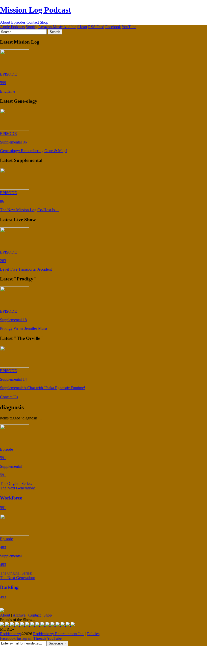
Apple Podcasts (12, 27)
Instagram (24, 638)
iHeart (82, 27)
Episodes (18, 22)
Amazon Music (50, 27)
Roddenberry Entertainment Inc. (58, 634)
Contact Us (9, 397)
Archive (19, 615)
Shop (44, 22)
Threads (39, 638)
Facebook (113, 27)
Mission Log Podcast (35, 9)
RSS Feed (96, 27)
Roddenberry (10, 634)
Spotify (31, 27)
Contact (33, 22)
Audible (69, 27)
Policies (93, 634)
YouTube (129, 27)
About (5, 22)
